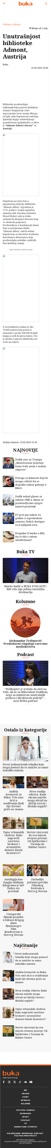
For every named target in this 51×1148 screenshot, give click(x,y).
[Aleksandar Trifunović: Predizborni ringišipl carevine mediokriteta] (25, 622)
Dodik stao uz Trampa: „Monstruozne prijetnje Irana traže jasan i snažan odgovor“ (30, 464)
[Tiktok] (20, 1082)
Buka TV (25, 551)
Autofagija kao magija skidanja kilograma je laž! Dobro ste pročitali (13, 885)
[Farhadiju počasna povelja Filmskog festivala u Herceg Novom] (37, 870)
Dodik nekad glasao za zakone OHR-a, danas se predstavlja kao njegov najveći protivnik (29, 501)
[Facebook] (9, 77)
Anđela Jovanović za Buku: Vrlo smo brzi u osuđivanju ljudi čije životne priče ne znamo (13, 800)
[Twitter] (15, 1082)
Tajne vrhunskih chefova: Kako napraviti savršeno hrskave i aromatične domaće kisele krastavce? (13, 842)
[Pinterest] (9, 89)
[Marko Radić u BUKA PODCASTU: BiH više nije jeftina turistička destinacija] (25, 570)
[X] (9, 83)
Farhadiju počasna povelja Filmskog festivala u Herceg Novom (37, 885)
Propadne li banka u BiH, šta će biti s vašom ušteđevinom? (30, 537)
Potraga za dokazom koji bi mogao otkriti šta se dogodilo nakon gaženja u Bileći (31, 483)
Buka (5, 64)
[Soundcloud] (25, 1082)
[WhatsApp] (9, 96)
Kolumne (25, 601)
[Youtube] (31, 1082)
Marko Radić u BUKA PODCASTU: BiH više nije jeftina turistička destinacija (25, 589)
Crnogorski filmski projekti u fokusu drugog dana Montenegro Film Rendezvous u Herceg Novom (13, 924)
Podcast (25, 654)
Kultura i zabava (11, 24)
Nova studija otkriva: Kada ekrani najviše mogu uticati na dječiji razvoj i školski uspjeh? (37, 799)
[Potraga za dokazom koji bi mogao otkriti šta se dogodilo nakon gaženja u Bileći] (8, 481)
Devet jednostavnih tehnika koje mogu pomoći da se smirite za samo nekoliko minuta (25, 767)
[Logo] (25, 3)
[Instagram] (9, 1082)
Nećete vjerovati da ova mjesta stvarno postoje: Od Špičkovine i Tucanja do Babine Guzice (37, 839)
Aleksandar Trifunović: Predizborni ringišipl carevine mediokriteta (25, 643)
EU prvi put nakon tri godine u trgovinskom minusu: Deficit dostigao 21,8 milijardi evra (30, 519)
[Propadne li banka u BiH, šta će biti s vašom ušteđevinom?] (8, 536)
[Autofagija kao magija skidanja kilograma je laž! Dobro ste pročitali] (13, 870)
